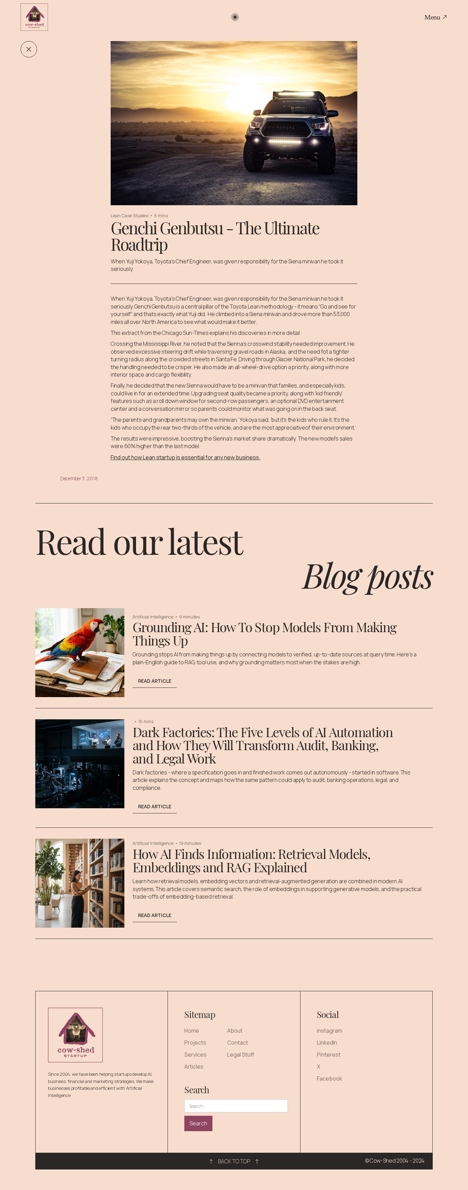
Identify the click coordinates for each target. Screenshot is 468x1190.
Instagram (329, 1031)
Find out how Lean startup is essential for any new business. (185, 457)
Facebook (329, 1078)
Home (191, 1031)
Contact (237, 1042)
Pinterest (329, 1054)
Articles (194, 1066)
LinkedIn (327, 1042)
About (235, 1031)
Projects (195, 1042)
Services (195, 1054)
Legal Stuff (240, 1054)
